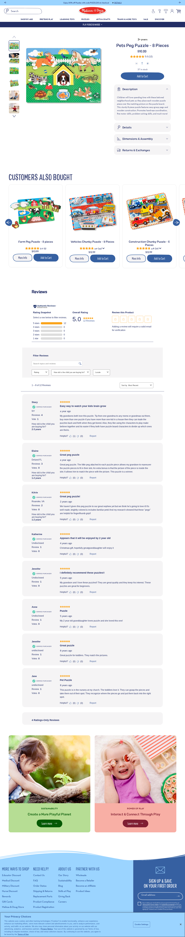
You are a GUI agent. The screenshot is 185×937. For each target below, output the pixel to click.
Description (129, 89)
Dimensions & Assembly (137, 138)
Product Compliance (43, 901)
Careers (62, 901)
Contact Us (39, 875)
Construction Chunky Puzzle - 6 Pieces (149, 243)
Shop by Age (27, 19)
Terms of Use (146, 904)
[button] (5, 2)
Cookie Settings (141, 924)
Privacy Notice (154, 904)
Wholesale (81, 875)
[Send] (179, 896)
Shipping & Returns (42, 891)
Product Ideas (83, 891)
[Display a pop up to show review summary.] (103, 249)
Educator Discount (11, 875)
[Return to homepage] (92, 11)
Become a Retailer (85, 880)
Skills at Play (64, 891)
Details (108, 3)
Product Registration (43, 906)
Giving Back (64, 896)
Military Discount (10, 885)
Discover (159, 19)
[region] (92, 924)
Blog (60, 885)
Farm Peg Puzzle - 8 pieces (35, 241)
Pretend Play (46, 19)
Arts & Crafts (103, 19)
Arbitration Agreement (168, 904)
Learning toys (67, 19)
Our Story (63, 875)
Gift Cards (7, 901)
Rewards (6, 896)
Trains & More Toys (127, 19)
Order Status (39, 885)
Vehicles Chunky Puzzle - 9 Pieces (92, 241)
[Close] (181, 924)
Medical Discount (10, 880)
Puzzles (85, 19)
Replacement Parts (42, 896)
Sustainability (65, 880)
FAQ (35, 880)
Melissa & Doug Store (13, 906)
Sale (146, 19)
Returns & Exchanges (136, 150)
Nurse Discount (9, 891)
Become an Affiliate (86, 885)
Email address (148, 894)
